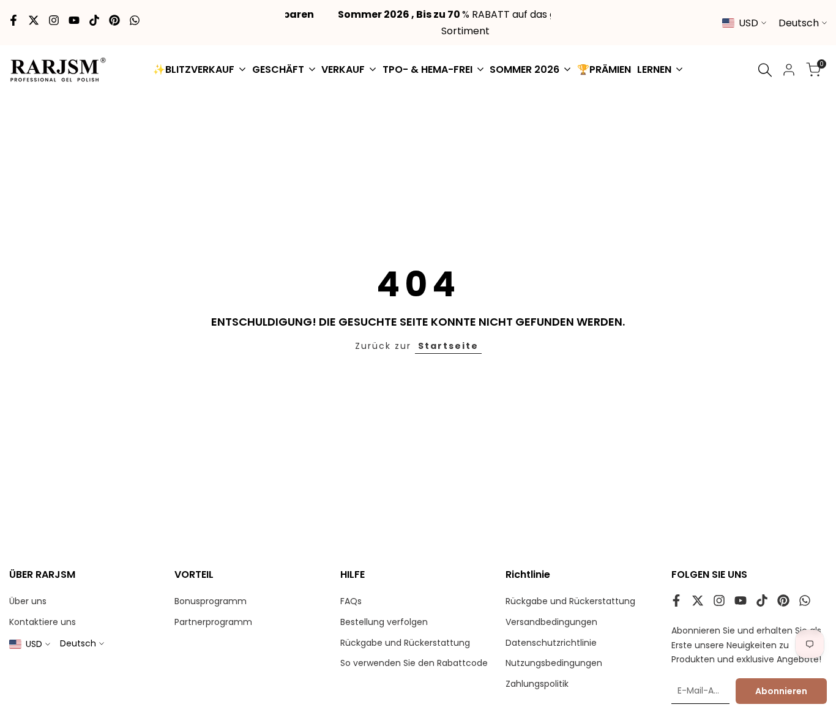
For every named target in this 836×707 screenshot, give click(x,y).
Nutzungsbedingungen (554, 663)
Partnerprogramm (213, 622)
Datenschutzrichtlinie (551, 643)
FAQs (351, 601)
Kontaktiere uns (42, 622)
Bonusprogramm (210, 601)
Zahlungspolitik (537, 684)
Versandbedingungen (551, 622)
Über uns (28, 601)
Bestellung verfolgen (384, 622)
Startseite (448, 346)
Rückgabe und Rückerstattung (405, 643)
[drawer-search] (765, 70)
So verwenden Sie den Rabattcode (414, 663)
